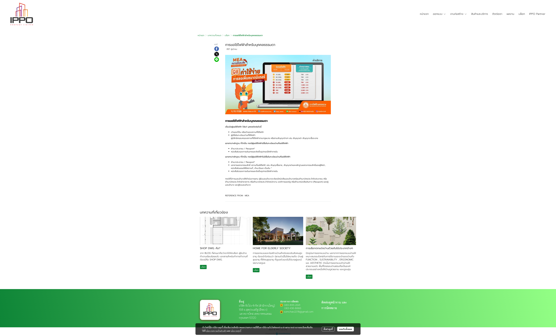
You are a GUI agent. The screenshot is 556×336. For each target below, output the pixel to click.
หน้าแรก (201, 35)
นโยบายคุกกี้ (236, 330)
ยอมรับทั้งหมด (345, 329)
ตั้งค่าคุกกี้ (328, 329)
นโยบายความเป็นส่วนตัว (216, 330)
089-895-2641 (292, 305)
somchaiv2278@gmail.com (298, 311)
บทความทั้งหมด (214, 35)
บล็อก (227, 35)
